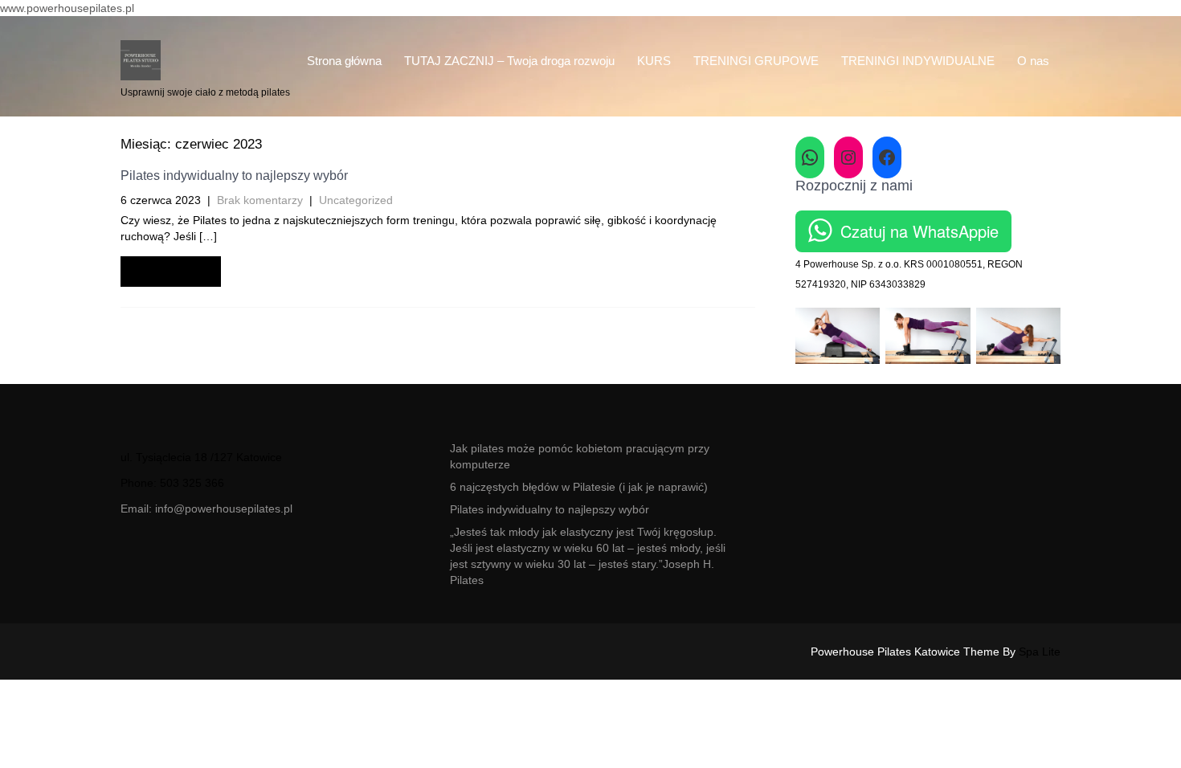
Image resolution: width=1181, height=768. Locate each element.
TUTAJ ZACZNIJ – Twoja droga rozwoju (509, 60)
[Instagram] (848, 157)
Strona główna (344, 60)
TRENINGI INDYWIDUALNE (918, 60)
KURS (654, 60)
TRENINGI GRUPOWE (756, 60)
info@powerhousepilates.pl (223, 508)
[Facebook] (886, 157)
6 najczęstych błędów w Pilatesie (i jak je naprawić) (579, 486)
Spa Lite (1039, 651)
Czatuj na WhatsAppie (919, 231)
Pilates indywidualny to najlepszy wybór (234, 175)
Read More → (171, 271)
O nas (1033, 60)
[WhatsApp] (809, 157)
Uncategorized (356, 200)
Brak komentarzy (260, 200)
